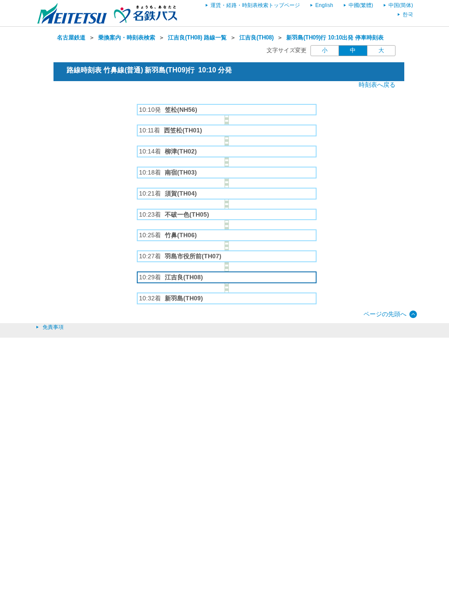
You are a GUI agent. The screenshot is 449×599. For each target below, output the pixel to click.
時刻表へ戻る (377, 84)
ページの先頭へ (384, 313)
